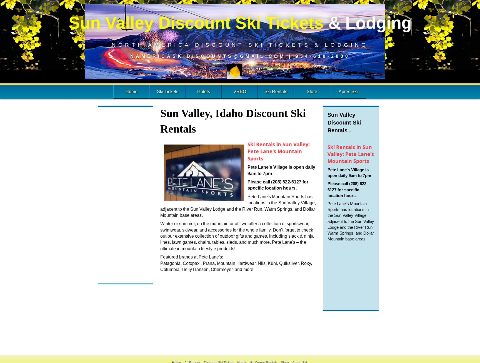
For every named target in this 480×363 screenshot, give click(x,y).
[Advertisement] (125, 196)
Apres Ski (348, 91)
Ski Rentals (275, 91)
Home (132, 91)
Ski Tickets (167, 91)
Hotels (203, 91)
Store (312, 91)
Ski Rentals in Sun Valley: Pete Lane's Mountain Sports (279, 151)
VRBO (239, 91)
